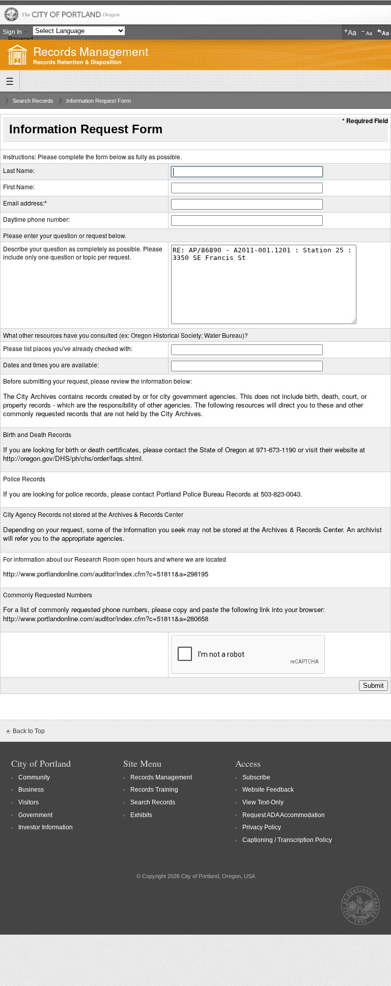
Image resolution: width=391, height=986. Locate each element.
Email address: (23, 202)
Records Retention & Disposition (77, 62)
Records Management (90, 51)
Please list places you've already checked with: (67, 348)
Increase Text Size (350, 32)
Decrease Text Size (366, 32)
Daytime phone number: (36, 219)
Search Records (33, 101)
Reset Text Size (383, 32)
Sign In (12, 32)
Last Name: (19, 170)
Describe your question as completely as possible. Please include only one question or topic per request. (82, 252)
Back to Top (29, 731)
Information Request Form (98, 101)
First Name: (19, 186)
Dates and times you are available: (51, 364)
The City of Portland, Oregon (195, 15)
